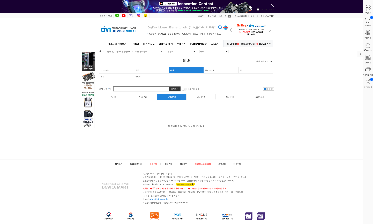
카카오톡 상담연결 (184, 184)
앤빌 (102, 76)
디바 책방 (232, 44)
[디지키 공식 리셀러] (251, 22)
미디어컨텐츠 (106, 15)
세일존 (214, 44)
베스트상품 (149, 44)
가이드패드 (105, 70)
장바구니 (224, 15)
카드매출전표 (368, 75)
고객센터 (254, 15)
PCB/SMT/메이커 (198, 44)
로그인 (201, 15)
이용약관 (184, 163)
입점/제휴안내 (136, 163)
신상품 (135, 44)
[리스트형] (272, 89)
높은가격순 (230, 96)
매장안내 (237, 163)
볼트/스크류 (209, 70)
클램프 (138, 76)
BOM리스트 (265, 44)
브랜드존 (181, 44)
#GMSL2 (162, 33)
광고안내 (153, 163)
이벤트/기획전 (166, 44)
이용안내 (168, 163)
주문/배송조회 (240, 15)
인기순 (113, 96)
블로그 (117, 15)
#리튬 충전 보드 (214, 33)
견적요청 (368, 62)
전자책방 (131, 15)
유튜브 (123, 15)
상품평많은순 (259, 96)
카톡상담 (146, 15)
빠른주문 (368, 37)
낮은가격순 (201, 96)
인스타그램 (138, 15)
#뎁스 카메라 (199, 33)
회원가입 (212, 15)
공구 (137, 70)
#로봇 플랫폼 (174, 33)
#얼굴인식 (186, 33)
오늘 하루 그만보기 (267, 9)
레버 (172, 70)
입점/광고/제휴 (267, 15)
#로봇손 (152, 33)
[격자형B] (268, 89)
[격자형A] (264, 89)
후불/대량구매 (248, 44)
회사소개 (119, 163)
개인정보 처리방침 (203, 163)
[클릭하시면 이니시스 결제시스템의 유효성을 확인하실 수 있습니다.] (249, 216)
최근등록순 (143, 96)
